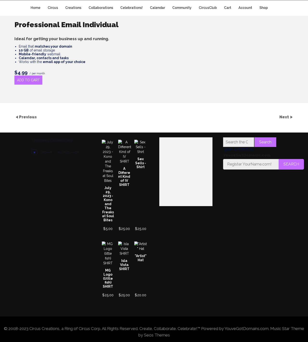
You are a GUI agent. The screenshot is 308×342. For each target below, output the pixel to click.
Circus (53, 8)
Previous (28, 116)
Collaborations (101, 8)
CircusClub (208, 8)
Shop (263, 8)
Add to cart (28, 80)
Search (265, 142)
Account (245, 8)
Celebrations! (131, 8)
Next (284, 116)
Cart (227, 8)
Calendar (157, 8)
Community (182, 8)
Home (35, 8)
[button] (171, 144)
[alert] (58, 152)
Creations (73, 8)
